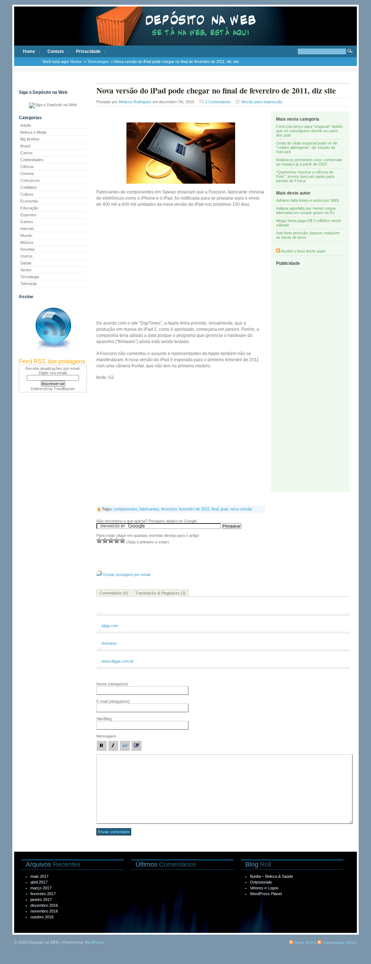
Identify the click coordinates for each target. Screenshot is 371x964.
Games (26, 222)
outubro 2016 (42, 917)
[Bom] (111, 540)
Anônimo (109, 643)
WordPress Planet (266, 894)
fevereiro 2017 (43, 894)
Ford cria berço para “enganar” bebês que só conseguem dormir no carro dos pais (309, 130)
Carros (26, 153)
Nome (112, 684)
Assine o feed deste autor (303, 251)
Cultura (26, 194)
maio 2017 (39, 876)
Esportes (28, 215)
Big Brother (30, 139)
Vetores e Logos (264, 888)
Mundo (26, 235)
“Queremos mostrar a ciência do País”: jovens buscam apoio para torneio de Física (305, 176)
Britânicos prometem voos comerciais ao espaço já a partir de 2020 (309, 162)
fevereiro (169, 509)
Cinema (27, 173)
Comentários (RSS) (339, 942)
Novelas (27, 249)
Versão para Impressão (261, 102)
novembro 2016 (44, 911)
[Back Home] (185, 33)
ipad (224, 509)
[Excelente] (122, 540)
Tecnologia (97, 61)
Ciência (26, 166)
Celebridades (31, 160)
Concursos (30, 180)
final (215, 509)
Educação (29, 208)
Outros (26, 256)
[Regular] (105, 540)
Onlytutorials (261, 882)
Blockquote (136, 745)
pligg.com (109, 625)
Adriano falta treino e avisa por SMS (307, 200)
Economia (29, 201)
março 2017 (40, 888)
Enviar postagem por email (126, 574)
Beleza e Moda (33, 132)
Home (29, 51)
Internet (27, 228)
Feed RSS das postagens (52, 361)
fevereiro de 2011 (194, 509)
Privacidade (88, 51)
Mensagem (106, 736)
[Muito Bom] (117, 540)
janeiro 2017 (41, 899)
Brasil (25, 146)
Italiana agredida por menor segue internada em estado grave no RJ (306, 210)
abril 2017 (38, 882)
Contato (55, 51)
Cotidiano (28, 187)
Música (26, 242)
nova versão (241, 509)
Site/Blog (104, 719)
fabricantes (149, 509)
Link (125, 745)
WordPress (94, 942)
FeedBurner (64, 389)
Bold (101, 745)
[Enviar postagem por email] (99, 574)
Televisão (28, 283)
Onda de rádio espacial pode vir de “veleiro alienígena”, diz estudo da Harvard (306, 147)
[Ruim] (99, 540)
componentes (125, 509)
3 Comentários (218, 102)
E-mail (113, 701)
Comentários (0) (113, 593)
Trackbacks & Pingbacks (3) (160, 593)
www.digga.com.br (117, 661)
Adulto (25, 125)
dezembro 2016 (44, 905)
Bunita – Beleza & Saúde (271, 876)
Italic (113, 745)
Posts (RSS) (304, 942)
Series (26, 270)
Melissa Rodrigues (135, 102)
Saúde (26, 263)
